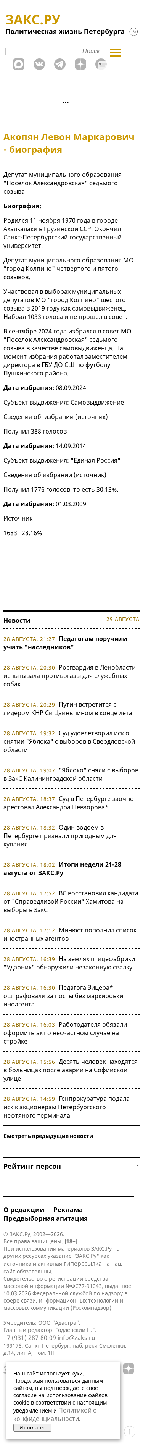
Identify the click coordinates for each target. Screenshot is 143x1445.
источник (91, 417)
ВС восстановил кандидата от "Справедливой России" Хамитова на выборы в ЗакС (70, 901)
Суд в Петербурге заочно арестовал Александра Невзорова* (68, 803)
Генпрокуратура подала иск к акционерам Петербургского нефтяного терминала (66, 1107)
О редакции (23, 1209)
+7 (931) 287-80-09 (29, 1337)
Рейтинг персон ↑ (71, 1166)
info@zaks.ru (76, 1337)
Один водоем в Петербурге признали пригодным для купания (60, 835)
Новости (17, 620)
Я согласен (32, 1427)
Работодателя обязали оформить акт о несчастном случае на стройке (65, 1032)
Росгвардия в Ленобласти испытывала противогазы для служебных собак (69, 675)
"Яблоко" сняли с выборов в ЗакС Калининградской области (70, 774)
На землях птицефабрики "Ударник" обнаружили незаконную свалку (69, 963)
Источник (17, 518)
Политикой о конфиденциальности (55, 1414)
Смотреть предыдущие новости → (71, 1135)
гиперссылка (83, 1263)
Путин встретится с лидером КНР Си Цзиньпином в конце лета (67, 708)
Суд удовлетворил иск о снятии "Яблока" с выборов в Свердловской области (69, 741)
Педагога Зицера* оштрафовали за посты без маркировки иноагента (63, 995)
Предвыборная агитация (45, 1218)
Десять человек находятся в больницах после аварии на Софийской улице (70, 1070)
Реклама (68, 1209)
